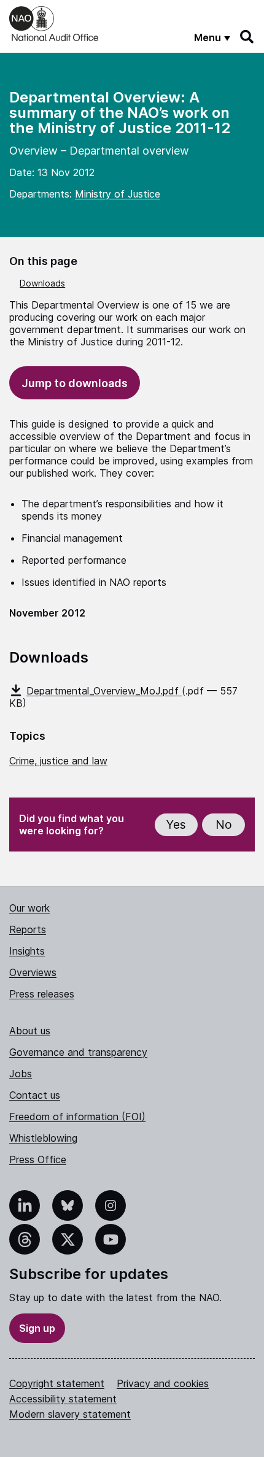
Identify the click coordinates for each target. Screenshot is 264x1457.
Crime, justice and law (58, 761)
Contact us (34, 1095)
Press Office (37, 1159)
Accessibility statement (63, 1399)
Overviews (32, 972)
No (223, 825)
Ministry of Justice (117, 194)
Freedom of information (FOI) (77, 1116)
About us (29, 1031)
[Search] (247, 36)
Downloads (42, 283)
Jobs (20, 1073)
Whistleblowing (43, 1138)
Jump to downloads (74, 383)
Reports (27, 929)
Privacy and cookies (163, 1383)
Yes (176, 825)
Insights (27, 951)
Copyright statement (56, 1383)
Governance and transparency (78, 1052)
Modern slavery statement (70, 1414)
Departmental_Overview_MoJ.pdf (104, 691)
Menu (207, 37)
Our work (29, 908)
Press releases (41, 994)
